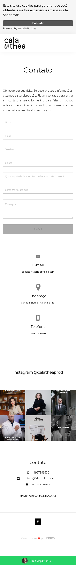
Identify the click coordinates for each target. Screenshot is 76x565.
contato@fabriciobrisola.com (38, 271)
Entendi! (38, 23)
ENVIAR (38, 229)
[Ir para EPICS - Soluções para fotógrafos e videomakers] (38, 538)
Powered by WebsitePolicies (19, 28)
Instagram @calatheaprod (38, 372)
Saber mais (11, 15)
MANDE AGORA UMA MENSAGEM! (38, 496)
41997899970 (38, 333)
